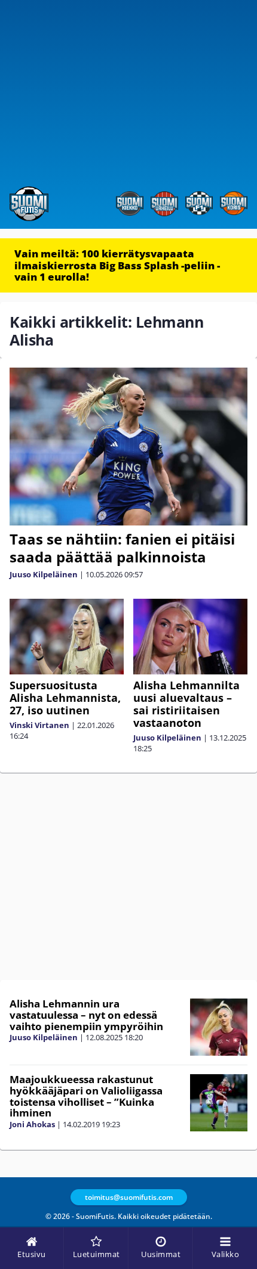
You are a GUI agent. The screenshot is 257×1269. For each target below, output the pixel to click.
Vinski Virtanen (39, 725)
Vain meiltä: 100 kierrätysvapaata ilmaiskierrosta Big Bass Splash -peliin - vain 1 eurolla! (117, 265)
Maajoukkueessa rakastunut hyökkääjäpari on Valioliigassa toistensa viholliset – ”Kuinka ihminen (86, 1095)
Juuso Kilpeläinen (44, 574)
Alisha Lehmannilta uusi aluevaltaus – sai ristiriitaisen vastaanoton (186, 704)
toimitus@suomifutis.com (129, 1197)
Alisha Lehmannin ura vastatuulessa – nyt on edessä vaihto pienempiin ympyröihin (86, 1014)
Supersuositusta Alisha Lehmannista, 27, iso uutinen (65, 697)
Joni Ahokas (32, 1124)
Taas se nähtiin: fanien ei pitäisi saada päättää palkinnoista (122, 548)
